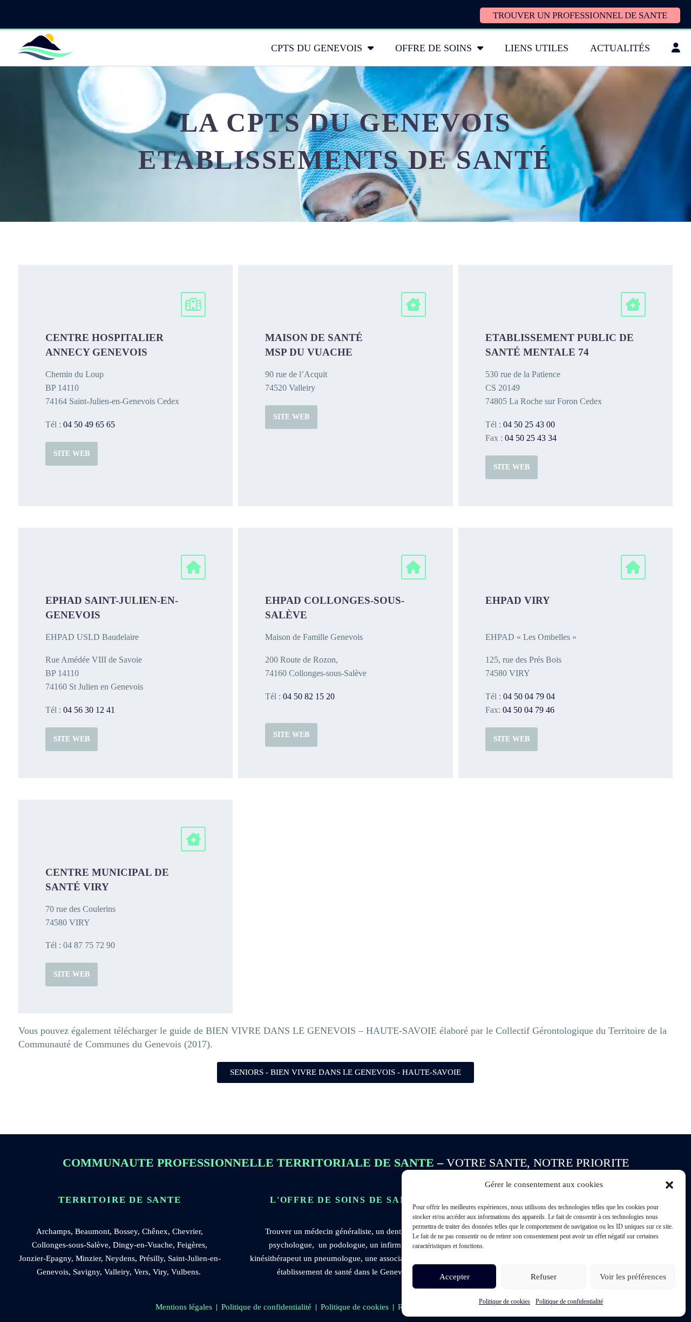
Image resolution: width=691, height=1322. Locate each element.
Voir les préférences (633, 1276)
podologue (347, 1245)
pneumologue (337, 1258)
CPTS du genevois (316, 48)
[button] (669, 1185)
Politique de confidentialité (569, 1301)
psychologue (290, 1245)
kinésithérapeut (275, 1258)
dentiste (399, 1231)
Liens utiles (536, 48)
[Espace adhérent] (676, 48)
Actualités (620, 48)
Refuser (544, 1276)
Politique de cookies (504, 1301)
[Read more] (125, 385)
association (398, 1258)
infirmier (395, 1245)
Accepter (454, 1276)
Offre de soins (433, 48)
